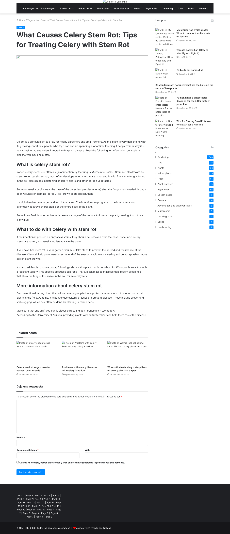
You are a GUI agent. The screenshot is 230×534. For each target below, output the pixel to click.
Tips (159, 162)
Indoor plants (85, 8)
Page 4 (35, 513)
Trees (180, 8)
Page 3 (26, 513)
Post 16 (26, 506)
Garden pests (67, 8)
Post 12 (31, 502)
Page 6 (54, 513)
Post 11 (21, 502)
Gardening (167, 8)
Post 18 (46, 506)
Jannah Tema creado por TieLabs (93, 528)
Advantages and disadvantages (38, 8)
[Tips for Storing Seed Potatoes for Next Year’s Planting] (164, 128)
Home (22, 20)
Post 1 (21, 495)
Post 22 (41, 509)
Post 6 (20, 499)
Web (87, 450)
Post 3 (38, 495)
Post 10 (56, 499)
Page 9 (48, 516)
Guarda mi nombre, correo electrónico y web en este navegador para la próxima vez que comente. (72, 462)
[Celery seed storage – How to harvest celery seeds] (37, 352)
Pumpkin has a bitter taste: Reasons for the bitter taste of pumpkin (193, 101)
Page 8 (39, 516)
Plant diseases (121, 8)
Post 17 (36, 506)
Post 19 (55, 506)
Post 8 (38, 499)
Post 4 (47, 495)
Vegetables (151, 8)
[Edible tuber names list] (164, 74)
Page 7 (30, 516)
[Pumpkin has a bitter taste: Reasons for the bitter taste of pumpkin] (164, 106)
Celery (44, 20)
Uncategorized (165, 216)
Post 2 (29, 495)
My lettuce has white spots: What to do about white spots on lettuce (193, 33)
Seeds (137, 8)
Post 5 (56, 495)
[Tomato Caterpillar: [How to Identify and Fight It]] (164, 57)
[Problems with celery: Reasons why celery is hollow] (82, 352)
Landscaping (164, 227)
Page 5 (44, 513)
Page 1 (50, 509)
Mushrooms (103, 8)
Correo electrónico (28, 450)
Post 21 (31, 509)
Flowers (203, 8)
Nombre (22, 437)
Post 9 (46, 499)
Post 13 (40, 502)
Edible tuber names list (189, 70)
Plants (191, 8)
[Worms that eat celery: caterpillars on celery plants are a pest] (127, 352)
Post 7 (29, 499)
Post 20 (21, 509)
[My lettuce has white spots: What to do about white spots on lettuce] (164, 37)
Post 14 (50, 502)
